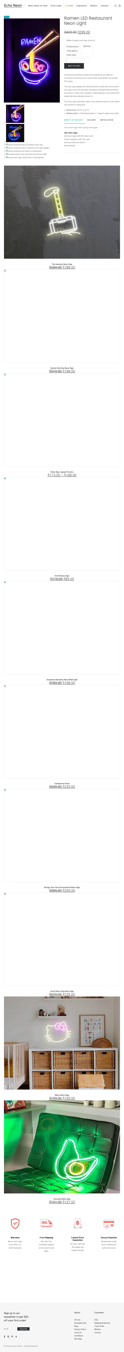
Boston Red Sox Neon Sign (62, 368)
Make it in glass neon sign (81, 40)
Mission (97, 1329)
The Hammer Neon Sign (62, 264)
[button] (116, 5)
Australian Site (80, 1323)
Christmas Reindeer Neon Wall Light (62, 680)
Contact (105, 6)
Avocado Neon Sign (62, 1199)
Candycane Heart (62, 783)
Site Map (78, 1339)
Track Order (99, 1326)
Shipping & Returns (102, 1323)
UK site (77, 1320)
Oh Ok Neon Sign (62, 576)
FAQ (96, 1320)
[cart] (119, 5)
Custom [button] (69, 5)
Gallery (93, 6)
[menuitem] (38, 5)
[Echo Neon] (13, 6)
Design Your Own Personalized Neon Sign (62, 887)
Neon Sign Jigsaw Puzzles (62, 472)
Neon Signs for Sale (38, 6)
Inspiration (81, 6)
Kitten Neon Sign (62, 1095)
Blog (76, 1326)
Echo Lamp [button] (56, 6)
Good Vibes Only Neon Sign (62, 991)
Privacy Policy (80, 1329)
